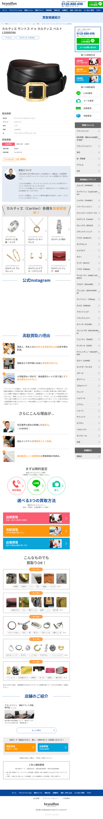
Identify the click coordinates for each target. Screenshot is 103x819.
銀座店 (79, 456)
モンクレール (82, 435)
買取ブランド (39, 10)
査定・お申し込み (75, 10)
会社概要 (36, 798)
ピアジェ (80, 404)
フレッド (80, 392)
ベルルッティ (82, 429)
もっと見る (36, 730)
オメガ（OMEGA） (84, 305)
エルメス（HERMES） (85, 185)
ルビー (79, 257)
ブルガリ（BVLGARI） (85, 284)
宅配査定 (87, 115)
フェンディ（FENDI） (85, 339)
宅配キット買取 (12, 747)
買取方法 (57, 10)
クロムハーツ (82, 385)
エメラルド (81, 250)
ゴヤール (80, 373)
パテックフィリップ (84, 231)
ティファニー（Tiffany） (86, 299)
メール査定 (88, 100)
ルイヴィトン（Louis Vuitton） (87, 192)
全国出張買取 (44, 747)
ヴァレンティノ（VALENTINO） (87, 353)
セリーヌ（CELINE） (85, 324)
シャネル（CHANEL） (85, 200)
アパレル (8, 38)
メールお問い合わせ (88, 47)
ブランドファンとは (15, 10)
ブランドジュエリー (84, 146)
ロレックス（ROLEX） (85, 225)
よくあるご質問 (89, 10)
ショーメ (80, 410)
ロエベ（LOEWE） (84, 360)
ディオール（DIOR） (85, 345)
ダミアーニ (81, 379)
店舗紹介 (65, 10)
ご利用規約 (66, 798)
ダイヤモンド (82, 244)
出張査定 (87, 108)
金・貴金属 (81, 158)
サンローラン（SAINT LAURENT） (87, 276)
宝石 (78, 152)
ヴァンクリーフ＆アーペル (87, 213)
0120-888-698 (86, 33)
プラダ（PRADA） (84, 269)
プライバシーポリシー (51, 798)
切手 (78, 171)
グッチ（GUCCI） (83, 263)
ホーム (5, 10)
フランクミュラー (83, 318)
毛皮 (78, 442)
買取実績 (49, 10)
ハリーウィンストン (84, 206)
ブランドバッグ (83, 131)
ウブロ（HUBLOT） (84, 238)
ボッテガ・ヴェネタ (84, 367)
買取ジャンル (28, 10)
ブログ (98, 10)
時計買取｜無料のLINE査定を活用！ (87, 138)
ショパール (81, 398)
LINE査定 (87, 93)
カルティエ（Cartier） (27, 38)
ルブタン (80, 423)
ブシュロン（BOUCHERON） (87, 291)
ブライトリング (83, 312)
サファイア (81, 417)
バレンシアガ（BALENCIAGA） (87, 331)
